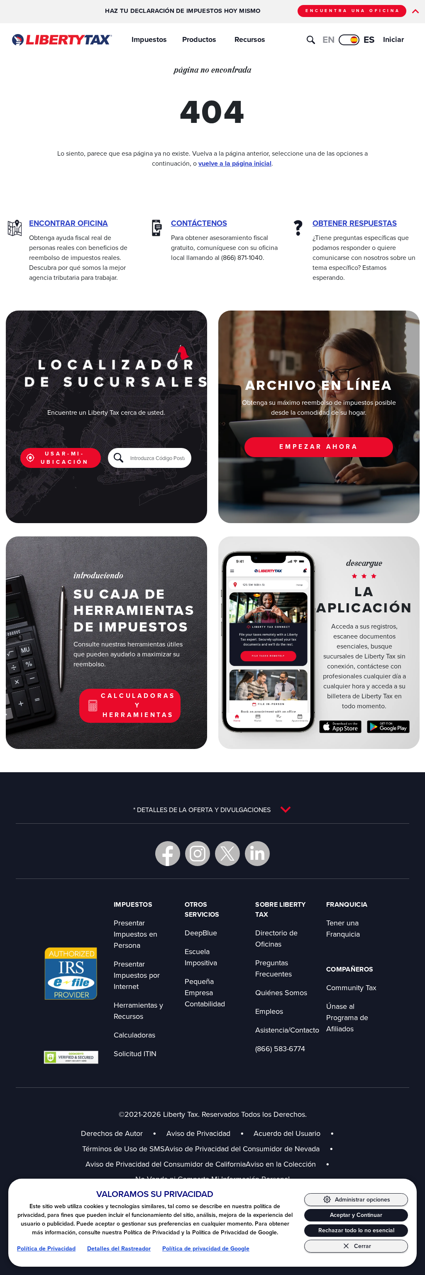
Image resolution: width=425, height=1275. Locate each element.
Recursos (249, 39)
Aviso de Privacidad (198, 1133)
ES (369, 39)
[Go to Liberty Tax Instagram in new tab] (197, 853)
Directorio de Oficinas (276, 938)
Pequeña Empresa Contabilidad (205, 992)
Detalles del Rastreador (119, 1248)
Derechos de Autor (112, 1133)
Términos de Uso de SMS (123, 1148)
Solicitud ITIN (135, 1053)
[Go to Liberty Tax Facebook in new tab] (167, 853)
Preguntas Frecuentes (273, 968)
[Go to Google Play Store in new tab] (388, 726)
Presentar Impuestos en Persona (135, 934)
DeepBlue (201, 932)
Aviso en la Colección (288, 1164)
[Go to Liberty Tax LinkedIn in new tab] (257, 853)
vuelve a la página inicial (234, 163)
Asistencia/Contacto (287, 1030)
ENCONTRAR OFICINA (68, 223)
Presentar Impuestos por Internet (137, 975)
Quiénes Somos (281, 992)
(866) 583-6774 (280, 1048)
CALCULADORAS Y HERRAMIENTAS (138, 705)
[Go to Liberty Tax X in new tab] (227, 853)
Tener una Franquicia (343, 928)
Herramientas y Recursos (138, 1010)
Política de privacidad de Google (205, 1248)
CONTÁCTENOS (199, 223)
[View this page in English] (349, 39)
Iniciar (393, 39)
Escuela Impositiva (201, 957)
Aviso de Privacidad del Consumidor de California (165, 1164)
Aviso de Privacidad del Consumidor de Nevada (249, 1148)
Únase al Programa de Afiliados (347, 1017)
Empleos (269, 1011)
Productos (199, 39)
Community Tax (351, 987)
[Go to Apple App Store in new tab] (340, 726)
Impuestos (149, 39)
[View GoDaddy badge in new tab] (71, 1057)
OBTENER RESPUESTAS (355, 223)
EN (328, 39)
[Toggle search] (311, 40)
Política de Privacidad (46, 1248)
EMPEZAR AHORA (318, 446)
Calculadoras (134, 1035)
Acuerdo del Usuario (287, 1133)
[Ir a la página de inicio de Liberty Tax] (61, 39)
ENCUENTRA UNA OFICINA (353, 10)
